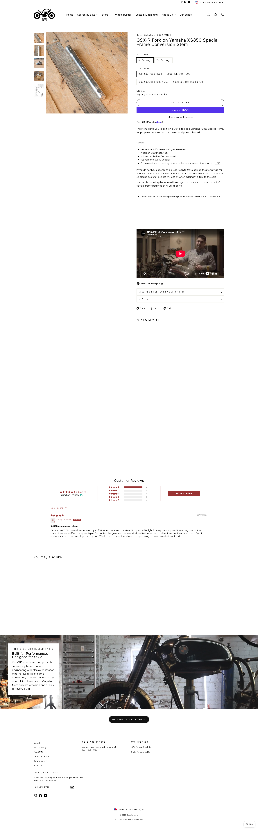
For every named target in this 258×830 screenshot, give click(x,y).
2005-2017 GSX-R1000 (178, 73)
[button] (114, 487)
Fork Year (143, 68)
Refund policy (40, 761)
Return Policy (40, 747)
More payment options (180, 117)
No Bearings (145, 60)
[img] (57, 515)
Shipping (141, 94)
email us (144, 299)
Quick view (56, 607)
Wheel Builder (123, 14)
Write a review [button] (184, 493)
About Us (167, 14)
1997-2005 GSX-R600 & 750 (153, 82)
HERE (217, 163)
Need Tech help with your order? (162, 292)
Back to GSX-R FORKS (131, 719)
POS (117, 819)
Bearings (143, 55)
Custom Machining (146, 14)
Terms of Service (41, 756)
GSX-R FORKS (163, 35)
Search (37, 743)
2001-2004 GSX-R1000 (150, 73)
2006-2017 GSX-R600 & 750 (188, 82)
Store (105, 14)
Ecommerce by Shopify (133, 819)
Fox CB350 (39, 752)
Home (69, 14)
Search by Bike (86, 14)
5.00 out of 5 (81, 492)
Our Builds (186, 14)
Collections (149, 35)
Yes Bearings (163, 60)
